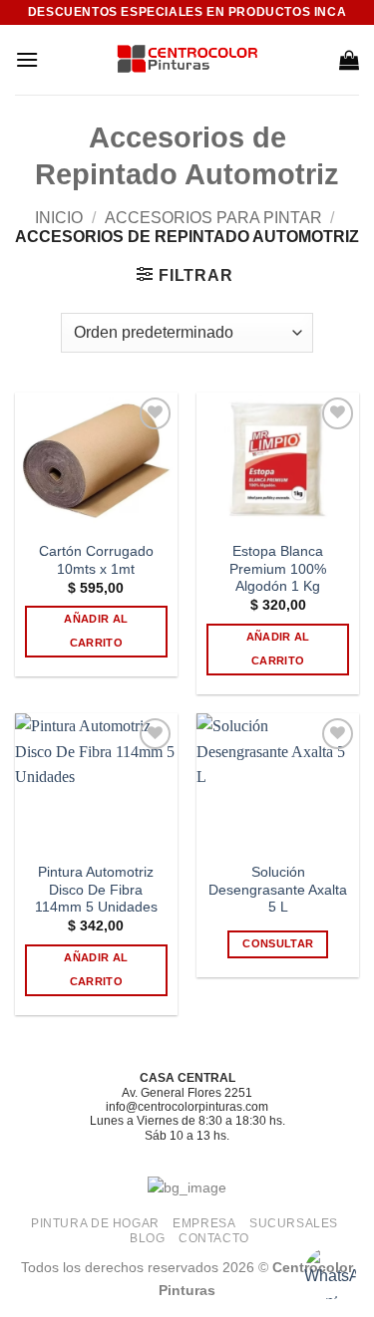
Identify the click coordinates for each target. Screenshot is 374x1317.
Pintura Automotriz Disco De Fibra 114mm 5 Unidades (96, 890)
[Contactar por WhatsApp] (330, 1273)
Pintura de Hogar (95, 1223)
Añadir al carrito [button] (96, 631)
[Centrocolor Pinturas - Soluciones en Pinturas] (187, 60)
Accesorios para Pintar (213, 217)
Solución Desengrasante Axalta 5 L (277, 890)
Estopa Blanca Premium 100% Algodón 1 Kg (277, 569)
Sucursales (293, 1223)
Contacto (214, 1238)
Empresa (204, 1223)
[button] (27, 59)
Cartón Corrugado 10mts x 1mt (96, 560)
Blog (147, 1238)
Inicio (59, 217)
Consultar (277, 943)
